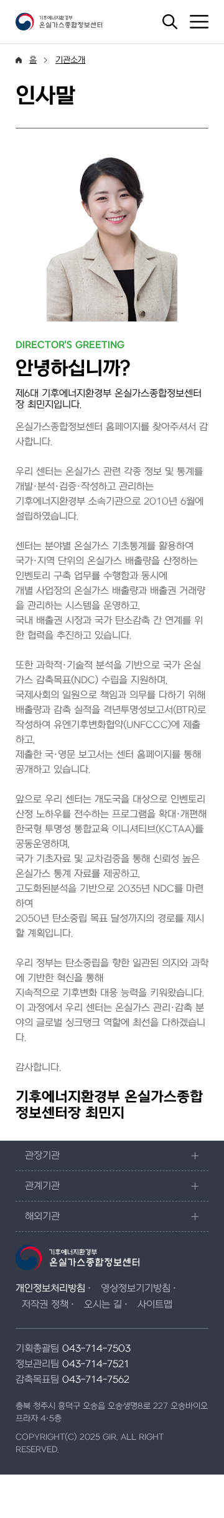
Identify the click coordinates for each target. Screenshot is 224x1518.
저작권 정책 (45, 1304)
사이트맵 (155, 1304)
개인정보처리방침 (50, 1288)
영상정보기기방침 (135, 1288)
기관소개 (70, 60)
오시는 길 (103, 1304)
